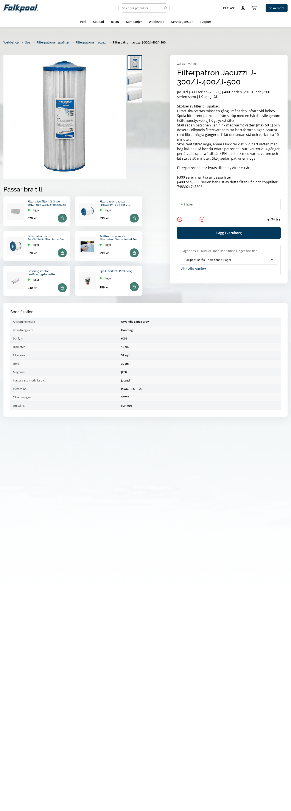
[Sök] (165, 7)
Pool (83, 22)
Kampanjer (134, 22)
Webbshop (156, 22)
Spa (28, 42)
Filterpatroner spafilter (53, 42)
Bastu (115, 22)
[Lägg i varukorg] (62, 218)
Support (205, 22)
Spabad (98, 22)
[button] (64, 117)
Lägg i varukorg (229, 232)
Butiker (229, 8)
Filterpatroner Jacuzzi (91, 42)
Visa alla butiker (193, 268)
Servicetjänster (182, 22)
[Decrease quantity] (179, 219)
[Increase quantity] (202, 219)
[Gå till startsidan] (20, 7)
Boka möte (277, 8)
